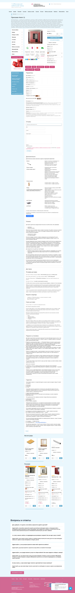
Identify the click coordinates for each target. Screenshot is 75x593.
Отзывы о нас (14, 88)
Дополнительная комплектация (15, 76)
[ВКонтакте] (27, 59)
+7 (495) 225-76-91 (36, 4)
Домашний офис (15, 49)
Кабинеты (55, 11)
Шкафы (14, 11)
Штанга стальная (55, 447)
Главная (13, 578)
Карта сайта (14, 91)
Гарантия (37, 69)
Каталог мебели (15, 29)
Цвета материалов (15, 72)
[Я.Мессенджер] (26, 59)
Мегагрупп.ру (14, 592)
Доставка (52, 66)
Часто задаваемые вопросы (17, 93)
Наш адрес (25, 578)
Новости (13, 86)
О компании (14, 84)
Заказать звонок (36, 578)
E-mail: (27, 130)
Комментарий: (28, 133)
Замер (17, 578)
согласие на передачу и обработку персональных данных (41, 147)
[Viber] (33, 59)
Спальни (37, 11)
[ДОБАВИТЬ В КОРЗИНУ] (34, 458)
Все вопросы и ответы (17, 572)
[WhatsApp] (35, 59)
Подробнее (42, 56)
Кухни (67, 11)
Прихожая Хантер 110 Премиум (30, 476)
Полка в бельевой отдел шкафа (29, 449)
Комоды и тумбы (31, 11)
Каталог (10, 11)
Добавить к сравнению (52, 42)
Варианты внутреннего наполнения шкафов (16, 79)
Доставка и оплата (15, 81)
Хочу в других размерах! (54, 40)
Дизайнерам (43, 578)
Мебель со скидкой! (17, 68)
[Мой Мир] (36, 59)
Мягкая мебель (62, 11)
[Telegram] (30, 59)
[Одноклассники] (29, 59)
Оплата (47, 66)
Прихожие (19, 11)
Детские (41, 11)
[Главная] (11, 14)
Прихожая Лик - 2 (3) (56, 476)
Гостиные (24, 11)
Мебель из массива (48, 11)
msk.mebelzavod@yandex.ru (38, 5)
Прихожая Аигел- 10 (42, 476)
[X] (32, 59)
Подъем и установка (30, 69)
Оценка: (27, 144)
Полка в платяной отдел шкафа (42, 449)
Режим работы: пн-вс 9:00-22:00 (39, 6)
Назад (27, 431)
